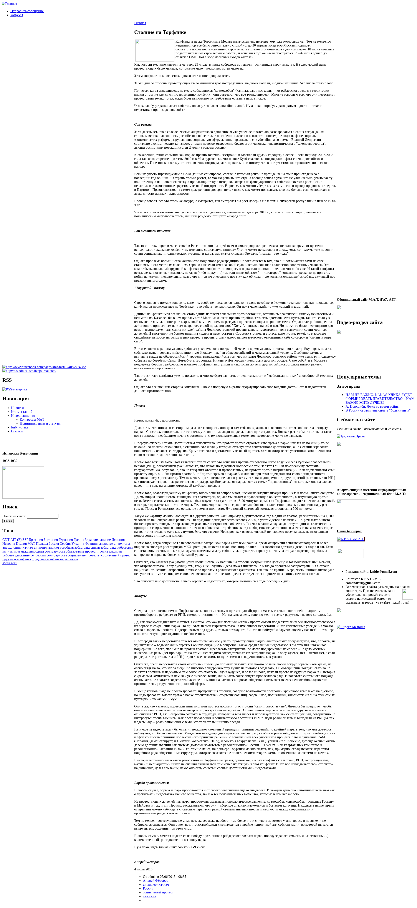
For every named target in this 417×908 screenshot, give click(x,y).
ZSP (25, 539)
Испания (118, 539)
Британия (51, 539)
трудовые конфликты (48, 559)
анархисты (122, 543)
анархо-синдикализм (17, 547)
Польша (42, 543)
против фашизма (110, 551)
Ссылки (17, 431)
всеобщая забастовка (75, 547)
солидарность (57, 555)
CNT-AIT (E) (12, 539)
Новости (17, 408)
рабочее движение (16, 555)
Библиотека (19, 427)
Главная (140, 23)
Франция (91, 543)
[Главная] (9, 3)
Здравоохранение (98, 539)
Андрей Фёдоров (155, 880)
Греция (79, 539)
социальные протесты (84, 555)
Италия (21, 543)
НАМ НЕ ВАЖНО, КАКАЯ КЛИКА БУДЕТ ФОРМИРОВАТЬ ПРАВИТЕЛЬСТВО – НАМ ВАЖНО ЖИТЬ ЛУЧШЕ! (380, 398)
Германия (66, 539)
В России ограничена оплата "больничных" (378, 410)
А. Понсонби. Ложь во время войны (372, 406)
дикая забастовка (103, 547)
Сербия (65, 543)
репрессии (38, 555)
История (8, 543)
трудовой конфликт (16, 559)
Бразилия (36, 539)
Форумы (16, 15)
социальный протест (116, 555)
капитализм (11, 551)
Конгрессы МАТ (32, 419)
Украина (77, 543)
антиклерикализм (156, 884)
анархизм (106, 543)
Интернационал (23, 415)
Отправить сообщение (27, 11)
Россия (54, 543)
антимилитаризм (46, 547)
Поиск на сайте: (14, 516)
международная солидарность (43, 551)
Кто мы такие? (22, 411)
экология (71, 559)
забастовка (125, 547)
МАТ (31, 543)
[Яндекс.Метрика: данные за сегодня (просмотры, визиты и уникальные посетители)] (351, 627)
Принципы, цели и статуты (40, 423)
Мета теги (9, 563)
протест (91, 551)
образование (75, 551)
